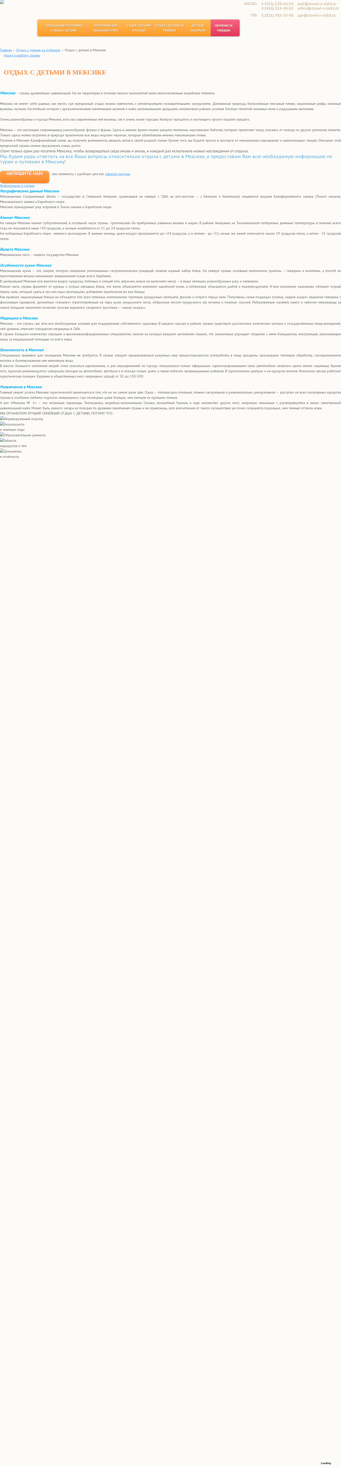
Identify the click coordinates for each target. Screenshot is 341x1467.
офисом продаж (117, 174)
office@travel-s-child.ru (317, 8)
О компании (84, 9)
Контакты (83, 45)
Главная (6, 50)
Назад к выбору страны (22, 55)
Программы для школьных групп (106, 28)
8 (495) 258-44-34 (277, 3)
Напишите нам (24, 173)
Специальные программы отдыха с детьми (63, 28)
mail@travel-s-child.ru (316, 3)
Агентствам (84, 36)
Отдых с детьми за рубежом (169, 28)
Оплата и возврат (89, 41)
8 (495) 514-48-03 (277, 8)
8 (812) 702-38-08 (277, 15)
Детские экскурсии (198, 28)
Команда (82, 14)
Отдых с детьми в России (139, 28)
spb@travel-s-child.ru (316, 15)
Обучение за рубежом (224, 28)
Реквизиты (83, 18)
